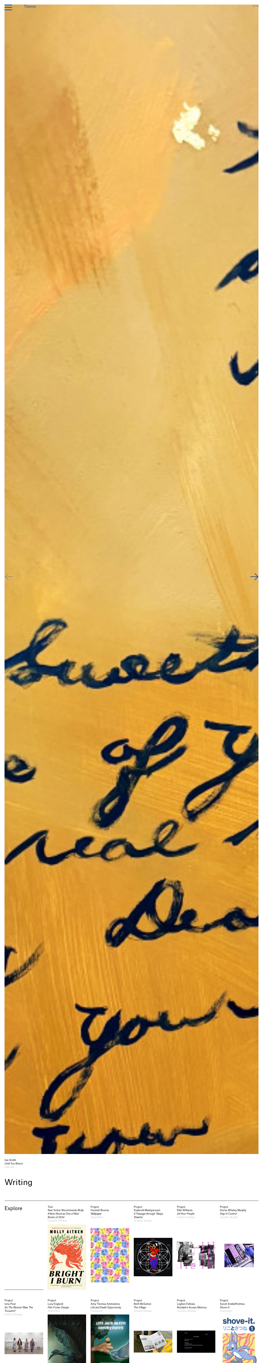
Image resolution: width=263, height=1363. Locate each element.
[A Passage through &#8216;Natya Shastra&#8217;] (153, 1247)
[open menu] (8, 7)
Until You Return (14, 1163)
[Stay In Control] (239, 1247)
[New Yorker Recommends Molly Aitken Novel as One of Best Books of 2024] (67, 1247)
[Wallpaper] (110, 1247)
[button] (254, 577)
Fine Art (9, 1167)
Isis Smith (10, 1160)
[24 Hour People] (196, 1247)
